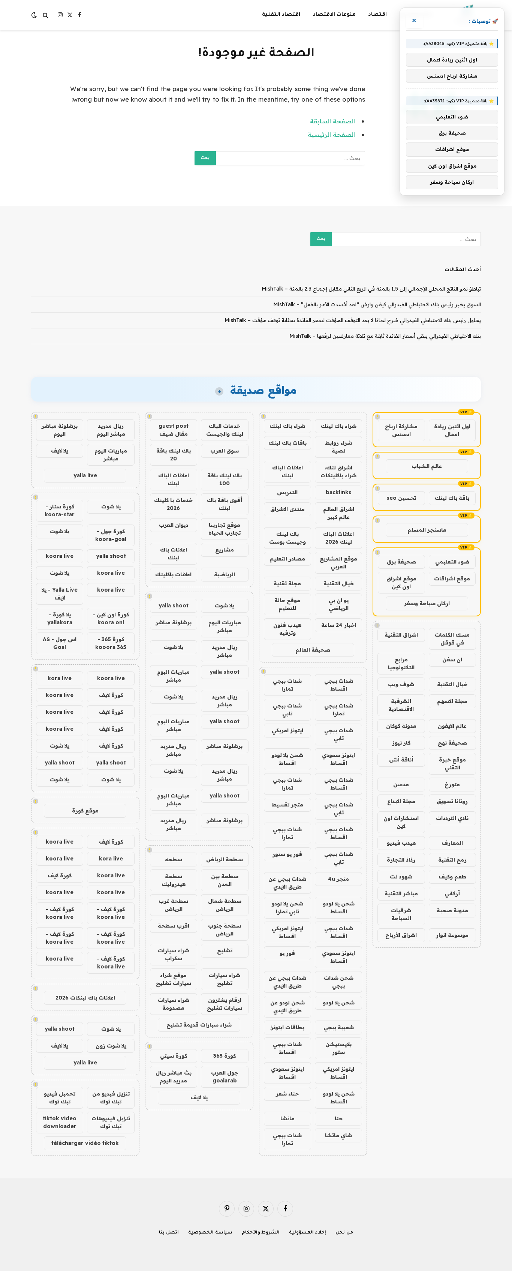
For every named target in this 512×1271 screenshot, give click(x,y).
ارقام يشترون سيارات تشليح (224, 1004)
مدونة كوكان (401, 725)
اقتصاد (377, 15)
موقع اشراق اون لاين (401, 582)
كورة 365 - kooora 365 (110, 643)
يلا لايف (199, 1097)
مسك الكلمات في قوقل (452, 638)
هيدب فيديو (401, 842)
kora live (60, 678)
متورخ (452, 784)
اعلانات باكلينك (173, 574)
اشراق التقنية (401, 634)
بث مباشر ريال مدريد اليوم (174, 1076)
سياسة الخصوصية (210, 1233)
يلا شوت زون (111, 1045)
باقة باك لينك (452, 498)
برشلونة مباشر (174, 622)
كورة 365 (224, 1055)
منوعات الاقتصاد (334, 15)
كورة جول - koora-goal (110, 535)
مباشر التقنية (401, 893)
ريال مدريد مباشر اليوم (111, 430)
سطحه (173, 859)
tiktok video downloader (59, 1122)
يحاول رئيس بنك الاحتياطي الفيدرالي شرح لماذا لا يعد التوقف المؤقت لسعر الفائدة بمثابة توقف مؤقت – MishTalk (353, 320)
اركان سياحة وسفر (427, 603)
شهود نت (401, 876)
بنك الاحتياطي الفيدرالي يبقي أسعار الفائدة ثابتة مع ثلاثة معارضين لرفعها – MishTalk (385, 336)
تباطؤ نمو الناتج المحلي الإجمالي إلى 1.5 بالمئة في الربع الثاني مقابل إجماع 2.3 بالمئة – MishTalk (371, 288)
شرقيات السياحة (401, 914)
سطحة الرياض (224, 859)
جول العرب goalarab (224, 1076)
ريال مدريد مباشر (225, 651)
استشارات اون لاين (401, 822)
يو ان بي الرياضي (339, 604)
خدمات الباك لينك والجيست (224, 430)
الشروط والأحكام (261, 1233)
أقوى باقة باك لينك (224, 504)
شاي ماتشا (338, 1135)
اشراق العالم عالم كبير (338, 513)
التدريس (287, 492)
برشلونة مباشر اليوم (60, 430)
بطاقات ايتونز (287, 1027)
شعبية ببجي (338, 1027)
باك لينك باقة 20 (173, 454)
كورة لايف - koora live (111, 913)
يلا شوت (224, 605)
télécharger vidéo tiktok (85, 1143)
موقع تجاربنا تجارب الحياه (224, 529)
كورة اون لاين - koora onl (111, 618)
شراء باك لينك (338, 426)
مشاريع (224, 549)
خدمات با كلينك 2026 (173, 504)
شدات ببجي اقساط (338, 684)
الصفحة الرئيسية (331, 134)
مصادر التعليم (287, 558)
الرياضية (224, 574)
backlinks (339, 492)
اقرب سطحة (173, 925)
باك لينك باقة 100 (224, 479)
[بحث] (45, 15)
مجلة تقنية (287, 583)
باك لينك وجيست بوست (287, 538)
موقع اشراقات (452, 578)
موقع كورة (85, 810)
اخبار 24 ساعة (338, 625)
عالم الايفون (452, 725)
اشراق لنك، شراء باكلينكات (338, 471)
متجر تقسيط (287, 804)
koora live (59, 556)
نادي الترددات (452, 818)
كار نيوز (401, 742)
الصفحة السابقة (332, 121)
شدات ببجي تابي (287, 709)
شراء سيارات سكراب (173, 954)
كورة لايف (111, 695)
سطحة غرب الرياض (173, 905)
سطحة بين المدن (224, 880)
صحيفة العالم (312, 649)
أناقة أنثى (401, 759)
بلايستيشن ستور (338, 1048)
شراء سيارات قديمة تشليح (199, 1024)
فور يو (287, 953)
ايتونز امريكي (287, 730)
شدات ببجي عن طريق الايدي (287, 882)
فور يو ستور (287, 854)
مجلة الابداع (401, 801)
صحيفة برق (401, 561)
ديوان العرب (173, 525)
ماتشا (287, 1118)
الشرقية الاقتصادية (401, 705)
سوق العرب (224, 450)
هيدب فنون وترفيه (287, 629)
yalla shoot (174, 605)
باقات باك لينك (287, 442)
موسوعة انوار (452, 935)
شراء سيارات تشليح (224, 979)
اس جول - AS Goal (59, 643)
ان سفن (452, 659)
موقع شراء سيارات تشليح (173, 979)
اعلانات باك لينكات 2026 (85, 997)
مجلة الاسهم (452, 701)
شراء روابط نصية (338, 446)
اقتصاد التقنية (281, 15)
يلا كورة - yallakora (59, 618)
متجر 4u (338, 878)
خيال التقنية (452, 684)
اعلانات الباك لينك (287, 471)
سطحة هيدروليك (174, 880)
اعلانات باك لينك (173, 553)
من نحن (344, 1233)
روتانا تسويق (452, 801)
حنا (339, 1118)
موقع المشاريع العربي (338, 562)
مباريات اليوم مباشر (224, 626)
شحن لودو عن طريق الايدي (287, 1006)
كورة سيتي (173, 1055)
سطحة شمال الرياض (224, 905)
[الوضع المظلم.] (35, 15)
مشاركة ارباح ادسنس (401, 430)
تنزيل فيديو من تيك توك (111, 1097)
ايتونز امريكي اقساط (287, 932)
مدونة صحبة (452, 910)
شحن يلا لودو (339, 1002)
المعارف (452, 842)
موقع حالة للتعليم (287, 604)
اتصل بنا (169, 1233)
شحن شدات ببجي (338, 981)
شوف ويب (401, 684)
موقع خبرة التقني (452, 763)
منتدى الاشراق (287, 509)
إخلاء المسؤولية (307, 1233)
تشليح (224, 950)
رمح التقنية (452, 859)
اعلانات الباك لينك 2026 (338, 538)
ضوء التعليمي (452, 561)
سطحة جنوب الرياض (224, 929)
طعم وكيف (452, 876)
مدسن (401, 784)
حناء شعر (287, 1093)
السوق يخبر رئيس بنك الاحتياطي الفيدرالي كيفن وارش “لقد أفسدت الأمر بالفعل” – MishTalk (377, 304)
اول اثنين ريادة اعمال (452, 430)
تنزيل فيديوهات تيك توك (110, 1122)
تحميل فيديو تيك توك (59, 1097)
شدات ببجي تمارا (287, 684)
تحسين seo (401, 498)
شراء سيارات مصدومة (173, 1004)
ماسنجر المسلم (426, 529)
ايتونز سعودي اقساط (338, 759)
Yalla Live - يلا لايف (60, 593)
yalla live (85, 475)
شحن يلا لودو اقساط (287, 759)
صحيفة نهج (452, 742)
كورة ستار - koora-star (60, 510)
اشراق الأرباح (401, 935)
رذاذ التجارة (401, 859)
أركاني (452, 893)
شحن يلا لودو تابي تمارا (287, 907)
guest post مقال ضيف (174, 430)
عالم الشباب (427, 466)
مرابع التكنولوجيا (401, 663)
